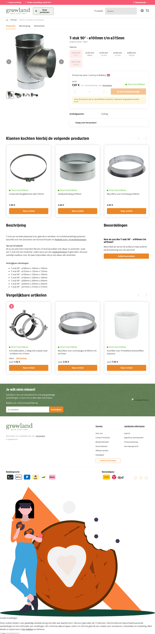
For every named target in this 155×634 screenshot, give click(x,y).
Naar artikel (29, 211)
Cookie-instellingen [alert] (8, 618)
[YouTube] (141, 478)
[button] (10, 95)
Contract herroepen (108, 460)
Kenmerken (39, 26)
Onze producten (44, 11)
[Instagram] (146, 478)
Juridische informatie (134, 426)
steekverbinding (59, 252)
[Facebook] (135, 478)
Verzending (107, 85)
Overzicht (10, 26)
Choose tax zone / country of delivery (89, 75)
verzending (40, 436)
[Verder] (61, 61)
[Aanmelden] (142, 11)
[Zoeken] (134, 11)
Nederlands (140, 2)
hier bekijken (27, 629)
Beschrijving (24, 26)
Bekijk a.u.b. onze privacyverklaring (22, 403)
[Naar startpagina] (18, 11)
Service (99, 426)
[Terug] (8, 61)
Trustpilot (98, 11)
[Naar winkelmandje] (147, 11)
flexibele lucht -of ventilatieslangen (70, 239)
